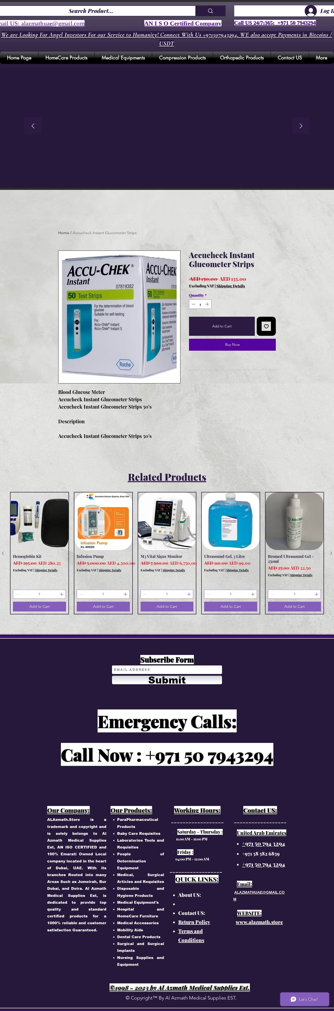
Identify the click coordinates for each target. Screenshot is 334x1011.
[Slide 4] (173, 176)
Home (63, 232)
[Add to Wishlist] (266, 326)
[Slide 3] (169, 176)
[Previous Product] (3, 553)
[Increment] (207, 304)
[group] (167, 553)
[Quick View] (39, 521)
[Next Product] (331, 553)
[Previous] (33, 126)
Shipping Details (230, 286)
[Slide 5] (156, 176)
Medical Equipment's (138, 902)
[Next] (301, 126)
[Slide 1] (160, 176)
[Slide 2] (165, 176)
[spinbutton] (200, 304)
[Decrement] (193, 304)
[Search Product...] (210, 11)
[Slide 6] (178, 176)
